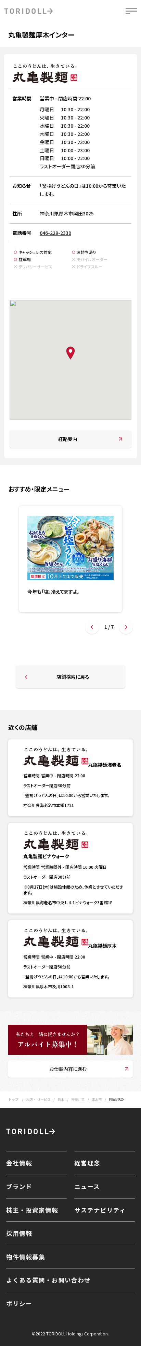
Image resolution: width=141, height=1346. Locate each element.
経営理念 (87, 1163)
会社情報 (19, 1163)
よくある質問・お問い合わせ (48, 1280)
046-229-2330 (55, 232)
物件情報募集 (25, 1256)
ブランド (19, 1186)
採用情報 (19, 1233)
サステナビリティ (100, 1210)
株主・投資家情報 (32, 1210)
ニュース (87, 1186)
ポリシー (19, 1303)
